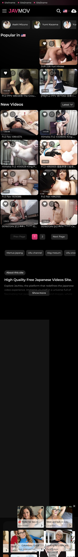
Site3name (41, 2)
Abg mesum (54, 253)
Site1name (10, 2)
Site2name (25, 2)
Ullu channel (35, 253)
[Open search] (58, 11)
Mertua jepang (15, 253)
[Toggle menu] (4, 11)
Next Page (59, 236)
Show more (39, 293)
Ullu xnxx (71, 253)
